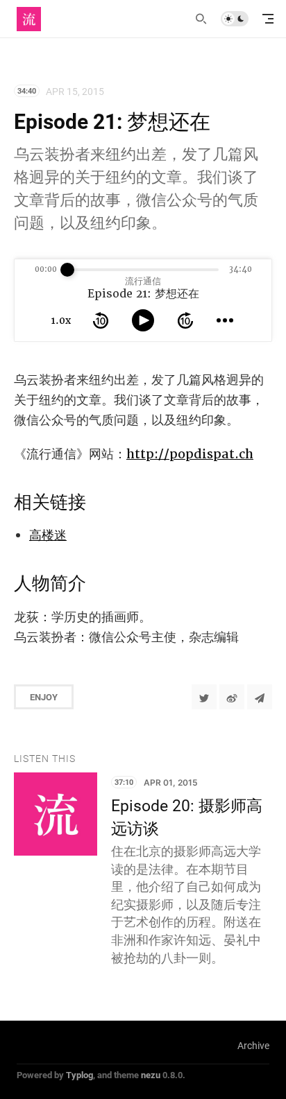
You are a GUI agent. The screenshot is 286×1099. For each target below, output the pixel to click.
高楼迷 (48, 535)
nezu (150, 1074)
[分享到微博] (231, 696)
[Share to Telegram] (259, 696)
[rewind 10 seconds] (100, 320)
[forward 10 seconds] (185, 320)
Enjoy (44, 697)
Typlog (79, 1074)
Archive (253, 1045)
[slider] (67, 270)
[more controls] (225, 320)
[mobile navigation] (268, 18)
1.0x (61, 320)
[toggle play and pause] (143, 320)
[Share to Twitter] (204, 696)
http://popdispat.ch (189, 454)
